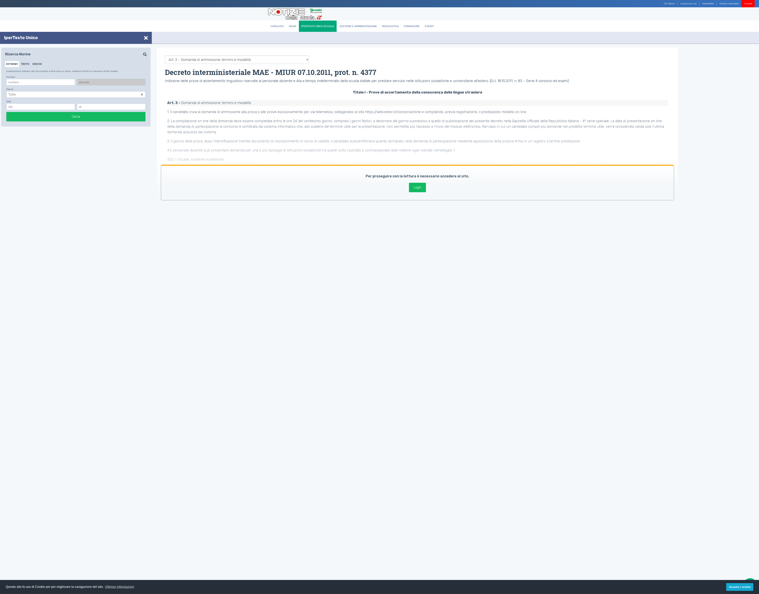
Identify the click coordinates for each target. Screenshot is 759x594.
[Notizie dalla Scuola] (295, 14)
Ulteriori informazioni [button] (119, 586)
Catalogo (277, 26)
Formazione (412, 26)
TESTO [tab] (25, 63)
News (292, 26)
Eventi (429, 26)
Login (417, 187)
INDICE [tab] (37, 63)
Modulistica (390, 26)
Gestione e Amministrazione (358, 26)
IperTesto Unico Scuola (317, 26)
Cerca (76, 116)
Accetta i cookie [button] (740, 586)
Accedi (748, 3)
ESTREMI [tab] (12, 63)
